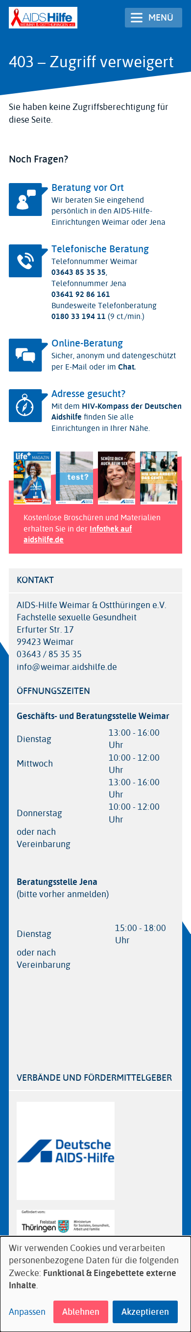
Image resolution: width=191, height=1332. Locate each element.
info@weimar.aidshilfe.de (67, 667)
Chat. (126, 367)
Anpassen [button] (27, 1312)
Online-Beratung (87, 343)
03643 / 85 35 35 (49, 654)
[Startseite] (43, 18)
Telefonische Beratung (100, 249)
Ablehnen (80, 1311)
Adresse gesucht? (88, 394)
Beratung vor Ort (87, 188)
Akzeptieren (145, 1311)
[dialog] (95, 1284)
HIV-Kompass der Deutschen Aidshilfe (116, 411)
